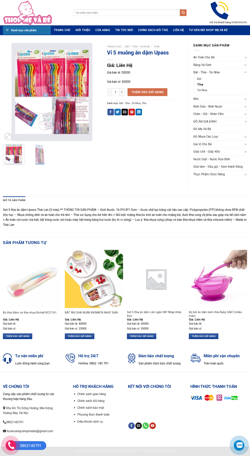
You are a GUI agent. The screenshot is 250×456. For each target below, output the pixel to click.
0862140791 (15, 422)
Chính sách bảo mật (90, 408)
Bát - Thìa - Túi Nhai (137, 46)
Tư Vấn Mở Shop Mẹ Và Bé (208, 30)
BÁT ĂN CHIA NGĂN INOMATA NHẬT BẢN (91, 312)
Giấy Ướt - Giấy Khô (206, 151)
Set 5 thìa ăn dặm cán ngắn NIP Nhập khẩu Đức (154, 314)
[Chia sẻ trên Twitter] (117, 112)
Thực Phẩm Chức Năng (209, 174)
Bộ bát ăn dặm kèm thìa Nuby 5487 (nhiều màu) (215, 314)
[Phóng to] (8, 136)
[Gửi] (183, 12)
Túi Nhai (202, 90)
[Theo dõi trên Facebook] (131, 425)
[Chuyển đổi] (245, 57)
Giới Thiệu (82, 30)
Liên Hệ (178, 30)
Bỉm (196, 99)
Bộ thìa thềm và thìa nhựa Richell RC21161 (30, 312)
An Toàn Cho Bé (204, 57)
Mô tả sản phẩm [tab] (14, 200)
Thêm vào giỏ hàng (147, 92)
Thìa (157, 46)
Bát (199, 79)
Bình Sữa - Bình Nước (207, 106)
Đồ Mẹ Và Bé (202, 129)
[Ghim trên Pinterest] (132, 112)
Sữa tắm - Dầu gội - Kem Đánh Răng (218, 166)
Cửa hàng (102, 30)
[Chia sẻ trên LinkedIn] (139, 112)
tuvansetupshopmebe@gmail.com (29, 431)
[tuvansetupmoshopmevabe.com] (35, 12)
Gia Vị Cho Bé (202, 144)
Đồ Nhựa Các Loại (205, 136)
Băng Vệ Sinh (202, 65)
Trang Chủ (62, 30)
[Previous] (9, 92)
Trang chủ (114, 46)
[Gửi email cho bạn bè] (124, 112)
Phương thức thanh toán (93, 414)
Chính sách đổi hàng (90, 401)
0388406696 (239, 22)
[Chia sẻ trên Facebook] (110, 112)
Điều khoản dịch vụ (90, 421)
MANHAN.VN (167, 450)
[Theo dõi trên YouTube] (152, 425)
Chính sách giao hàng (91, 394)
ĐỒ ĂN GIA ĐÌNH (204, 121)
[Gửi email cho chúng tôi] (138, 425)
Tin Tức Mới (124, 30)
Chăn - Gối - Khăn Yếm (208, 114)
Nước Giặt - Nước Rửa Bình (211, 159)
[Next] (94, 92)
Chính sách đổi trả (153, 30)
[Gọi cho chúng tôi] (145, 425)
